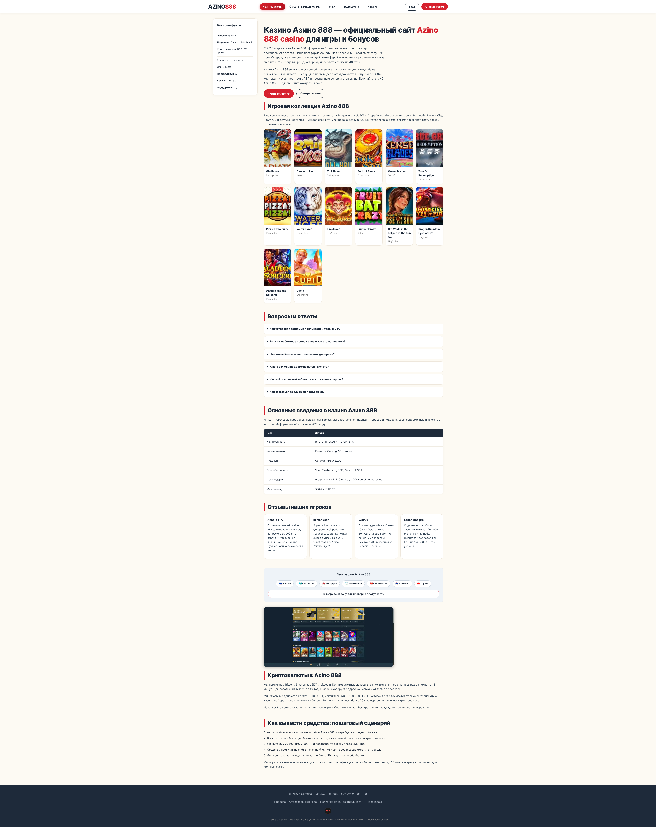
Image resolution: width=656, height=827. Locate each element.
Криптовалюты (272, 6)
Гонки (331, 6)
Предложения (351, 6)
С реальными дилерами (304, 6)
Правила (280, 801)
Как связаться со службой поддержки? (297, 391)
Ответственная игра (303, 801)
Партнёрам (374, 801)
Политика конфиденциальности (341, 801)
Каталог (373, 6)
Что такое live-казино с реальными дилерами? (302, 354)
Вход (412, 6)
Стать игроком (434, 6)
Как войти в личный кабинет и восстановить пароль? (306, 379)
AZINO (222, 6)
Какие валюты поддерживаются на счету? (299, 366)
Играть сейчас (277, 93)
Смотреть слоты (310, 93)
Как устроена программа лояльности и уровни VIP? (305, 328)
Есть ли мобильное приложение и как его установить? (307, 341)
